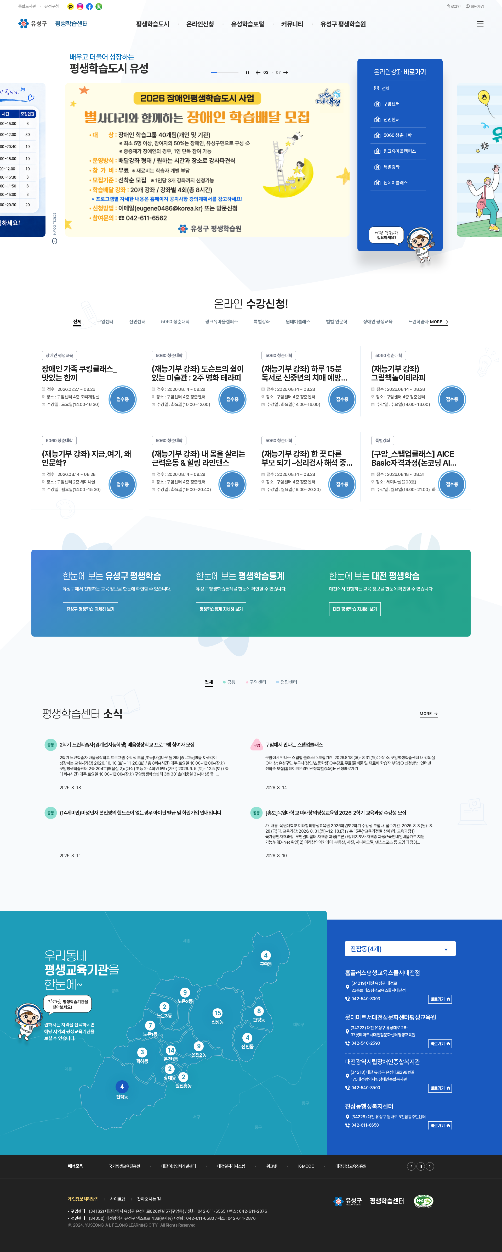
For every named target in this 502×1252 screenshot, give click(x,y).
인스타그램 (80, 6)
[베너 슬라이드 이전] (411, 1166)
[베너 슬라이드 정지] (421, 1166)
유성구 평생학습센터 (53, 23)
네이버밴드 (98, 6)
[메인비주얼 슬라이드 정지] (247, 72)
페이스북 (89, 6)
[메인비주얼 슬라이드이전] (258, 72)
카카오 (70, 6)
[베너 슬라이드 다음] (430, 1166)
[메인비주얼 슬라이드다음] (286, 72)
